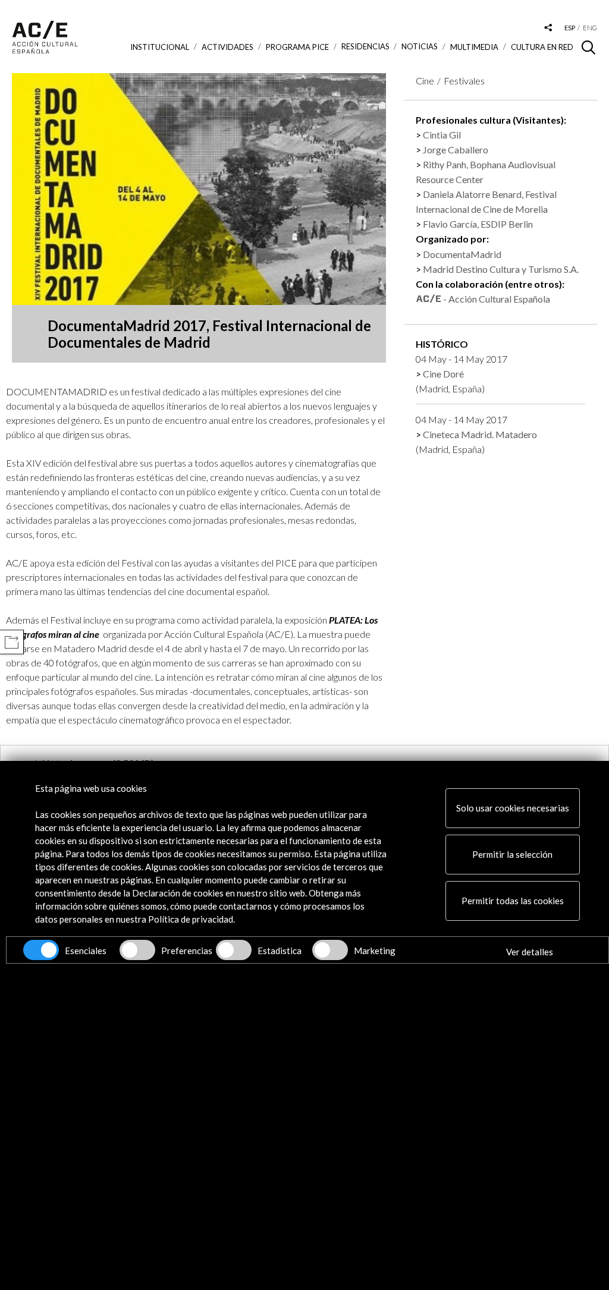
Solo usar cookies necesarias (512, 808)
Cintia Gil (442, 134)
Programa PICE (297, 47)
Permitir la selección (512, 854)
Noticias (419, 47)
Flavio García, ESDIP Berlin (478, 223)
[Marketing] (330, 950)
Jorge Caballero (455, 149)
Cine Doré (443, 373)
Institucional (159, 47)
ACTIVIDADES (227, 47)
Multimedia (474, 47)
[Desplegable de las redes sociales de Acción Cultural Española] (548, 28)
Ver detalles (529, 951)
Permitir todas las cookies (513, 900)
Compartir (11, 642)
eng (590, 27)
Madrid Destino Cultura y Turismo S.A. (501, 269)
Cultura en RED (542, 47)
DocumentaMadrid (462, 254)
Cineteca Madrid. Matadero (480, 434)
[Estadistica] (234, 950)
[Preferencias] (137, 950)
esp (569, 27)
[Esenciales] (41, 950)
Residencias (365, 47)
